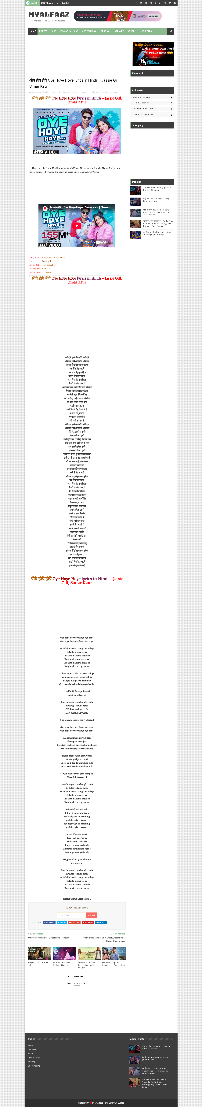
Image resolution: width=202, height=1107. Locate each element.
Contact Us (33, 1050)
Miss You (106, 31)
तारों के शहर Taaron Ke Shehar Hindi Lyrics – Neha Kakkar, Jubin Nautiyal (156, 212)
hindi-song (66, 92)
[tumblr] (165, 3)
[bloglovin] (170, 3)
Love (53, 31)
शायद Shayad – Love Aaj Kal (38, 964)
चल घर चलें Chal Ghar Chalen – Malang (59, 3)
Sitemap (31, 1062)
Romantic (65, 31)
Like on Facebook (140, 103)
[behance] (175, 3)
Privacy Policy (34, 1058)
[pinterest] (146, 3)
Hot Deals (146, 31)
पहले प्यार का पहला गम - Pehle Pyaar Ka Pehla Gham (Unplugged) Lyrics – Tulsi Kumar (158, 223)
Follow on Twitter (141, 97)
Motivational (90, 31)
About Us (32, 1054)
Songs (114, 92)
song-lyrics (106, 92)
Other (131, 31)
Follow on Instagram (142, 114)
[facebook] (136, 3)
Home (33, 31)
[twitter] (141, 3)
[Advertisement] (77, 56)
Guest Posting (34, 1066)
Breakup (119, 31)
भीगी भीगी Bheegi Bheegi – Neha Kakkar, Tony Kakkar (113, 964)
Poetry (43, 31)
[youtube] (155, 3)
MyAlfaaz (49, 14)
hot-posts (75, 92)
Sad (76, 31)
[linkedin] (160, 3)
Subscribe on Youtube (142, 109)
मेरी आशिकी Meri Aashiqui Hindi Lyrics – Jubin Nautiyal (88, 965)
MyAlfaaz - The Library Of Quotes (109, 1103)
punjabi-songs (94, 92)
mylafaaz (84, 92)
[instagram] (151, 3)
